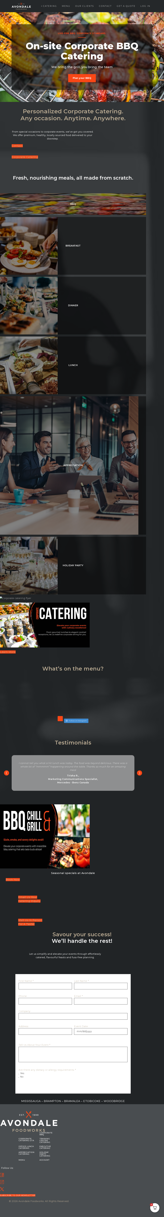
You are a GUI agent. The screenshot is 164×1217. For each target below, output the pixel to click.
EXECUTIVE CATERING (45, 1147)
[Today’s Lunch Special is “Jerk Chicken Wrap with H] (26, 708)
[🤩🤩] (57, 690)
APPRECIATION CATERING (26, 1153)
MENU (22, 1160)
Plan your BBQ (82, 78)
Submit (23, 1088)
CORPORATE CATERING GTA (26, 1139)
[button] (17, 1195)
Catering (50, 6)
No (22, 1076)
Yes (22, 1073)
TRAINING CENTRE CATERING (44, 1140)
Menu (66, 6)
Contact (105, 6)
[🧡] (119, 690)
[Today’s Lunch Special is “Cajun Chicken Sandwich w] (88, 708)
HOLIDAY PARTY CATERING (44, 1154)
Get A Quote (126, 6)
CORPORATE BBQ (46, 1133)
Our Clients (84, 6)
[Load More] (60, 718)
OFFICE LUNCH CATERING (26, 1147)
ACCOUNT (44, 1160)
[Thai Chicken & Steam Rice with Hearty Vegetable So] (26, 690)
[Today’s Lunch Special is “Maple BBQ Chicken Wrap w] (88, 690)
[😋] (57, 708)
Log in (145, 6)
